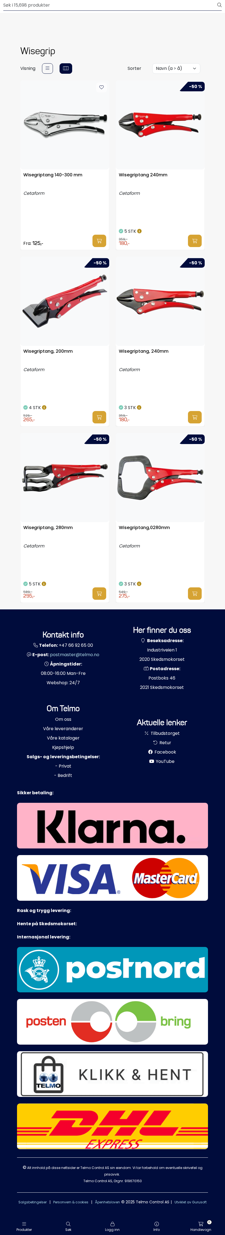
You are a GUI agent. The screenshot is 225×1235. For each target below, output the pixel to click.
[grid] (66, 68)
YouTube (165, 761)
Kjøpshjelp (63, 747)
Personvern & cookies (70, 1202)
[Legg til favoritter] (101, 87)
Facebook (164, 752)
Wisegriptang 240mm (143, 175)
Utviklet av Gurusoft (191, 1202)
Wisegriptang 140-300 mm (52, 175)
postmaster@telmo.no (74, 654)
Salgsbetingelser (32, 1202)
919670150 (133, 1181)
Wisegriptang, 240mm (143, 351)
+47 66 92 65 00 (76, 645)
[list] (47, 68)
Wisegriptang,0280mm (144, 528)
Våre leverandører (63, 728)
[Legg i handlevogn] (99, 241)
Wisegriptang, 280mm (48, 528)
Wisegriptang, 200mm (48, 351)
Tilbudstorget (165, 733)
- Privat (63, 766)
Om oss (63, 719)
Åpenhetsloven (107, 1202)
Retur (164, 743)
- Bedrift (63, 775)
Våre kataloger (63, 738)
